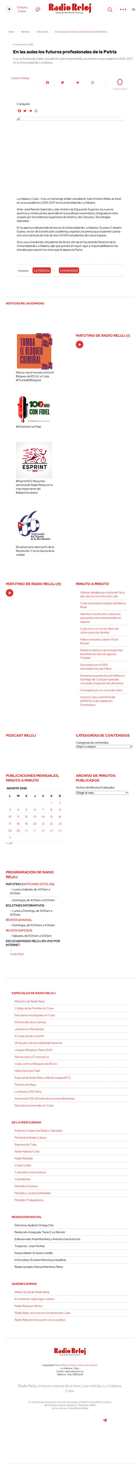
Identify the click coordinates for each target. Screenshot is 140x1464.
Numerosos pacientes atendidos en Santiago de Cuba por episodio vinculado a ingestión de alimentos (102, 679)
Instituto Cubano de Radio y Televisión (39, 1131)
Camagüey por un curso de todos (101, 690)
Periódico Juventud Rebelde (33, 1193)
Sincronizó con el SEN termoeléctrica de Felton (96, 667)
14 (43, 817)
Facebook (45, 1422)
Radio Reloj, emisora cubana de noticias (76, 1365)
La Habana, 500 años (28, 1091)
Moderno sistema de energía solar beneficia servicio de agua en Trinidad (101, 654)
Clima (38, 9)
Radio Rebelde (24, 1158)
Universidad (69, 270)
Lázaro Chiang (20, 78)
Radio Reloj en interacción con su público (40, 1320)
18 (18, 824)
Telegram (105, 1422)
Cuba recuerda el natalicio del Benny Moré (103, 605)
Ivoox (62, 1438)
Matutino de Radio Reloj (29, 1001)
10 (10, 817)
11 (18, 817)
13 (35, 817)
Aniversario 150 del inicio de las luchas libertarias (45, 1098)
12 (26, 817)
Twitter (29, 1422)
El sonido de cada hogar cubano (34, 1299)
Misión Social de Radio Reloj (32, 1292)
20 (35, 824)
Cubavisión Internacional (30, 1172)
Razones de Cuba (26, 1144)
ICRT (92, 1405)
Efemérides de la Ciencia (30, 1022)
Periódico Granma (26, 1186)
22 (51, 824)
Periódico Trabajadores (29, 1200)
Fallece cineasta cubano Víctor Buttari (99, 641)
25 (18, 831)
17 (10, 824)
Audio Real (17, 954)
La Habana (41, 270)
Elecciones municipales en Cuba (35, 1015)
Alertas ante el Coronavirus (32, 1057)
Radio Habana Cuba (27, 1151)
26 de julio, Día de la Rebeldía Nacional (38, 1043)
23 (60, 824)
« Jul (9, 843)
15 (51, 817)
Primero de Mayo (25, 1085)
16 (60, 817)
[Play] (80, 345)
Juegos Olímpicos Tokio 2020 (33, 1050)
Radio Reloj (70, 8)
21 (43, 824)
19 (26, 824)
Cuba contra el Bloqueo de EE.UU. (36, 1064)
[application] (79, 344)
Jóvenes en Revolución (29, 1029)
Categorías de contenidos (92, 743)
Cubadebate (23, 1179)
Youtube (88, 1422)
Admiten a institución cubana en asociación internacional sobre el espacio (100, 618)
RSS (79, 1438)
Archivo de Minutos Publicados (95, 787)
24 (10, 831)
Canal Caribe (23, 1165)
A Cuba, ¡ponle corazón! (29, 1036)
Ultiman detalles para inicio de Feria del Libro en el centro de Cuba (102, 594)
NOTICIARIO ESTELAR (38, 884)
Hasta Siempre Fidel (27, 1071)
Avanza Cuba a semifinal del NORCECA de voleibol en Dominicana (97, 701)
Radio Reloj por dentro (28, 1306)
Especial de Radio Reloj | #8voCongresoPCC (43, 1078)
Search (109, 9)
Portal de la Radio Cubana (31, 1137)
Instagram (69, 1422)
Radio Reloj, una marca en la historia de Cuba (42, 1313)
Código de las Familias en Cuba (34, 1008)
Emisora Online (22, 9)
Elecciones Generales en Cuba (34, 1105)
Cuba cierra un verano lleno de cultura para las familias (99, 630)
